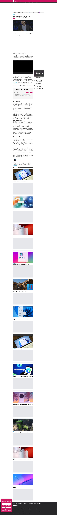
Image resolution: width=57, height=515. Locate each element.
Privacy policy (29, 508)
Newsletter (32, 33)
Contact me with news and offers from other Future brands (6, 505)
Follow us (28, 33)
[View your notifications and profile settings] (40, 1)
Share (14, 33)
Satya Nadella (15, 35)
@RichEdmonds (15, 165)
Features (16, 2)
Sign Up (6, 507)
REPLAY (26, 2)
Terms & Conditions (5, 510)
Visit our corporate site (38, 503)
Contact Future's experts (23, 508)
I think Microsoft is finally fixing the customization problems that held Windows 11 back (39, 78)
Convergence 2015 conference (27, 35)
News (14, 18)
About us (37, 509)
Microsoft (33, 2)
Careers (22, 509)
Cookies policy (37, 508)
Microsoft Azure (15, 82)
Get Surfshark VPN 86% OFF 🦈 (21, 12)
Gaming (23, 2)
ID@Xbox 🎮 (33, 12)
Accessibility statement (16, 509)
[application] (23, 66)
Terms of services (22, 94)
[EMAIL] (17, 160)
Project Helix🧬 (38, 12)
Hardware (29, 2)
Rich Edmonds (17, 18)
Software (37, 2)
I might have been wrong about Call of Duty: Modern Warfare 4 (39, 88)
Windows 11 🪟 (28, 12)
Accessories (40, 2)
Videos (19, 2)
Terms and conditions (15, 508)
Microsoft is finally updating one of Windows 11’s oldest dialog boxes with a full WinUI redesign (39, 86)
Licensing (29, 509)
